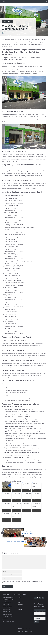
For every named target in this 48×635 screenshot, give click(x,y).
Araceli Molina (8, 33)
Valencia (20, 609)
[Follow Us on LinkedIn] (43, 598)
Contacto (26, 631)
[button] (46, 1)
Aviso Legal (20, 631)
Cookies (30, 631)
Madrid (5, 21)
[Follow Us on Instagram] (40, 598)
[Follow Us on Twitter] (37, 598)
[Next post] (45, 542)
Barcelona (20, 607)
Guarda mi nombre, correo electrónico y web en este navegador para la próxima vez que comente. (22, 582)
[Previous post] (2, 533)
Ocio (19, 602)
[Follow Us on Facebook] (35, 598)
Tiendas (10, 21)
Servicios (20, 600)
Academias (20, 604)
